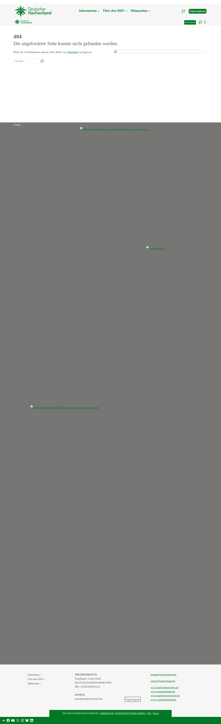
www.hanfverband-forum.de (165, 695)
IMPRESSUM (106, 713)
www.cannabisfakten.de (163, 691)
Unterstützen (197, 11)
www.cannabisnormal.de (163, 699)
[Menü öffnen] (205, 22)
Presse (156, 713)
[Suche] (42, 61)
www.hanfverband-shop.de (164, 687)
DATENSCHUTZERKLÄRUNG (130, 713)
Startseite (72, 52)
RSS (149, 713)
